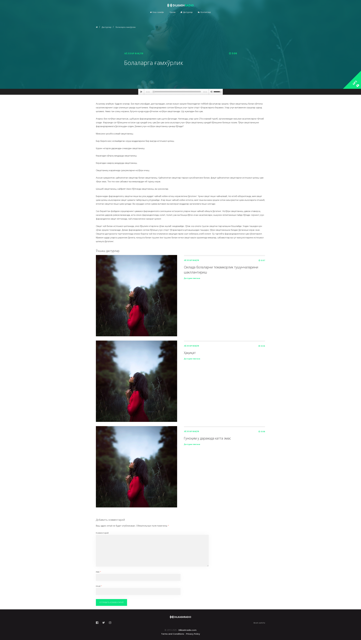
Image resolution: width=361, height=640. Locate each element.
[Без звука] (211, 92)
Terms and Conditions (172, 634)
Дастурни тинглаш (192, 278)
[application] (180, 92)
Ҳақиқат (190, 352)
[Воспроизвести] (141, 92)
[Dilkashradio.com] (180, 3)
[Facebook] (98, 622)
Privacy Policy (193, 634)
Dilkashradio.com (187, 630)
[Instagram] (110, 622)
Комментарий (102, 533)
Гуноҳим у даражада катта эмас (207, 438)
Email (99, 586)
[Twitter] (104, 622)
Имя (98, 572)
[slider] (218, 91)
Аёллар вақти (133, 53)
